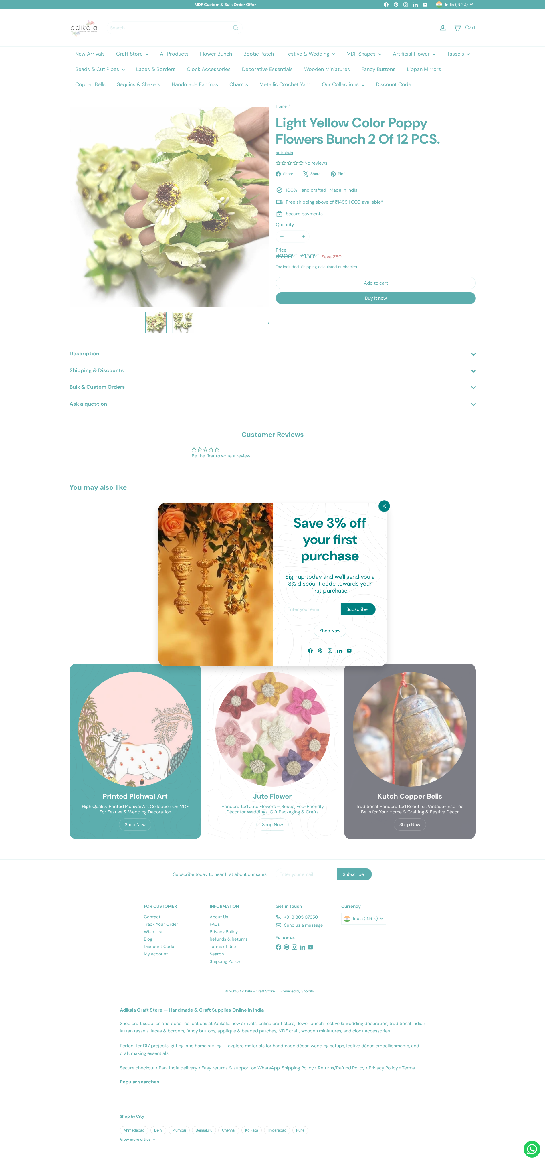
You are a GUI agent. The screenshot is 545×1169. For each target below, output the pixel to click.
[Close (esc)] (384, 506)
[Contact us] (532, 1149)
